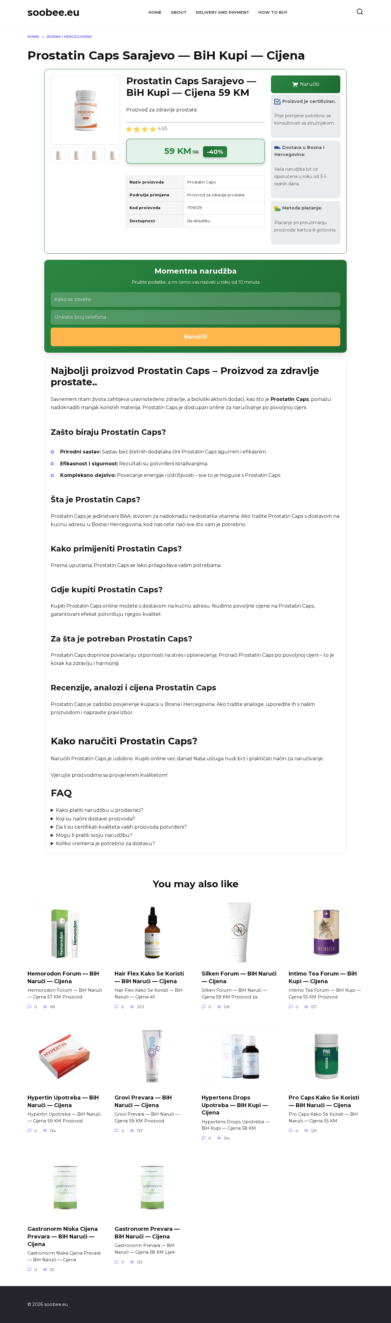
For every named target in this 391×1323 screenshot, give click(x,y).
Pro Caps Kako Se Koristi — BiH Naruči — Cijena (324, 1101)
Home (155, 12)
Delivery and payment (222, 12)
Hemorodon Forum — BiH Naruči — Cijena (63, 977)
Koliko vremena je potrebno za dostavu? (105, 843)
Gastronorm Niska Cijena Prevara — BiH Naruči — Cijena (62, 1236)
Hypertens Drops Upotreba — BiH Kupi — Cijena (235, 1105)
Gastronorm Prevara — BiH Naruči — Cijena (147, 1233)
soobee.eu (53, 12)
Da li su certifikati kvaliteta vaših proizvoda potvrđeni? (121, 827)
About (179, 12)
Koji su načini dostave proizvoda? (95, 819)
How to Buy (272, 12)
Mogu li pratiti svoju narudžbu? (94, 835)
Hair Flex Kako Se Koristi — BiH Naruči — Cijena (149, 977)
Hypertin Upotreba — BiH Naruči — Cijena (63, 1101)
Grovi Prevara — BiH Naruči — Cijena (143, 1101)
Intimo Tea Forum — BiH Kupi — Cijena (323, 977)
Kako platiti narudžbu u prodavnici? (99, 810)
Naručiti (309, 84)
